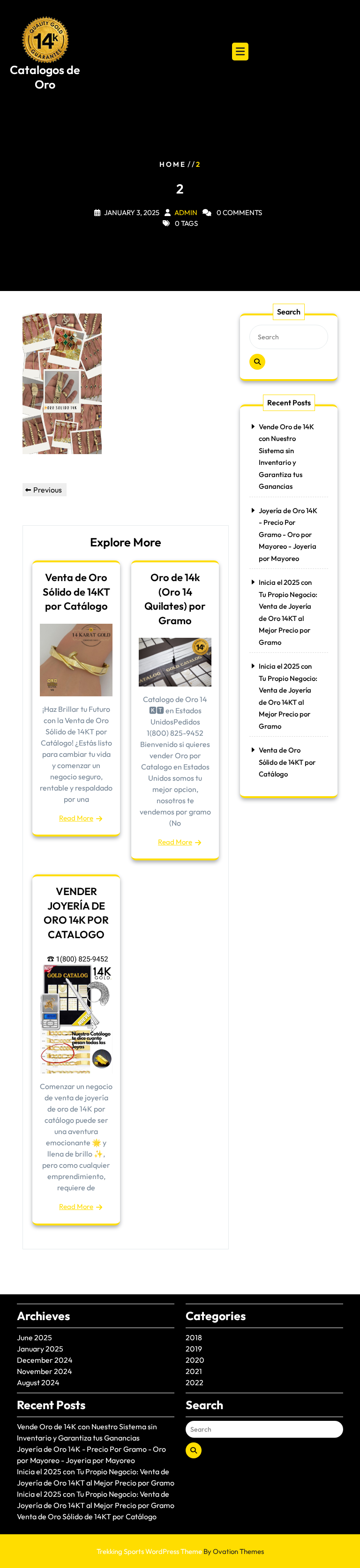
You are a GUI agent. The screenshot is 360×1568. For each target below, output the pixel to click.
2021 (194, 1371)
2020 (195, 1360)
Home (172, 163)
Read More (76, 818)
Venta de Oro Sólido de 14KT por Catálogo (76, 591)
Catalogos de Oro (45, 77)
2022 (194, 1382)
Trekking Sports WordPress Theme (180, 1551)
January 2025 (40, 1348)
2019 (194, 1348)
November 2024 (44, 1371)
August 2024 (38, 1382)
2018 (194, 1337)
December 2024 (45, 1360)
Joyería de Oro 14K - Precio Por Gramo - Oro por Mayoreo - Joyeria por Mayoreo (288, 534)
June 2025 (34, 1337)
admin (185, 212)
